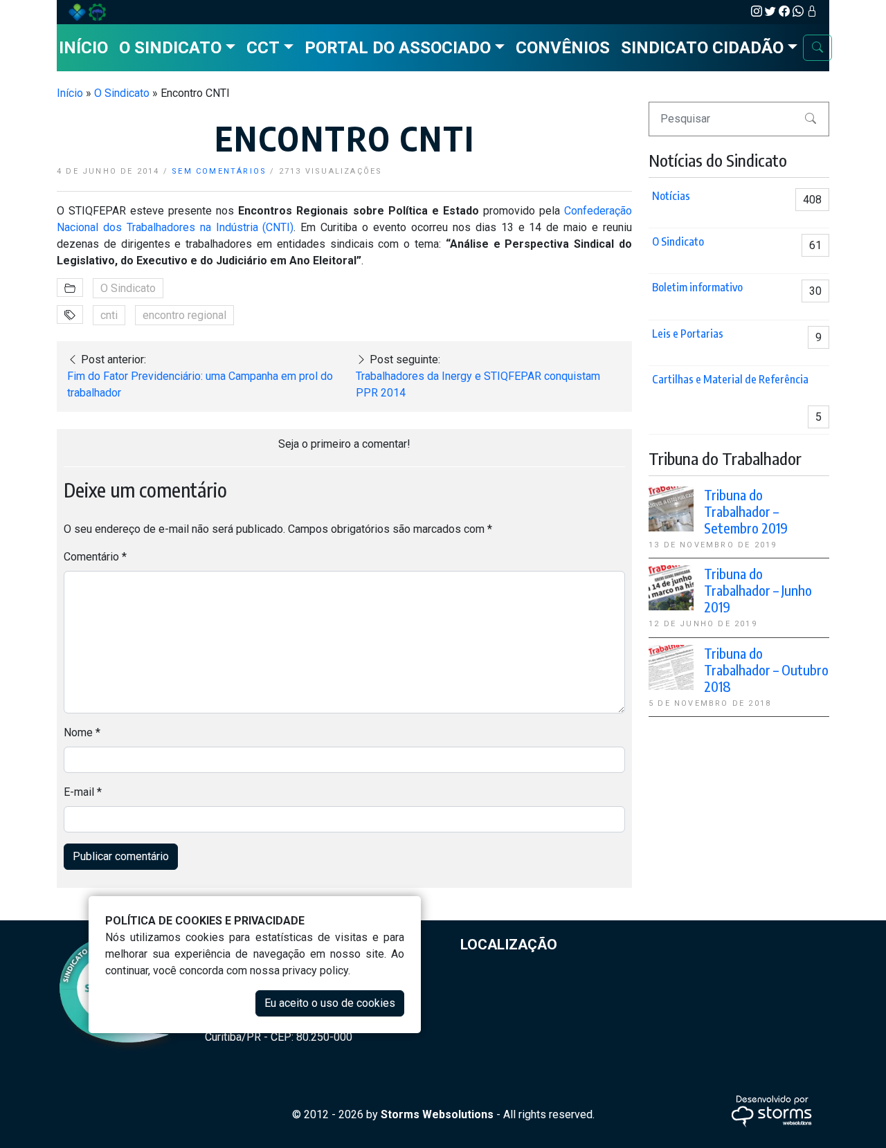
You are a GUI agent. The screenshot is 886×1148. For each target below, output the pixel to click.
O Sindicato (122, 93)
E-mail (83, 792)
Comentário (95, 556)
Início (83, 47)
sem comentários (219, 171)
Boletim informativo (697, 287)
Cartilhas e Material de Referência (730, 379)
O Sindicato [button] (170, 47)
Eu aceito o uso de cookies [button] (329, 1003)
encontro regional (184, 315)
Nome (82, 732)
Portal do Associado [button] (398, 47)
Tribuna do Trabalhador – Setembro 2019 (746, 511)
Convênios (563, 47)
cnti (109, 315)
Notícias (671, 196)
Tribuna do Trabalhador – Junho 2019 (758, 590)
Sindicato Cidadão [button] (702, 47)
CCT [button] (263, 47)
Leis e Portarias (687, 333)
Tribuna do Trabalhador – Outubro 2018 (766, 669)
